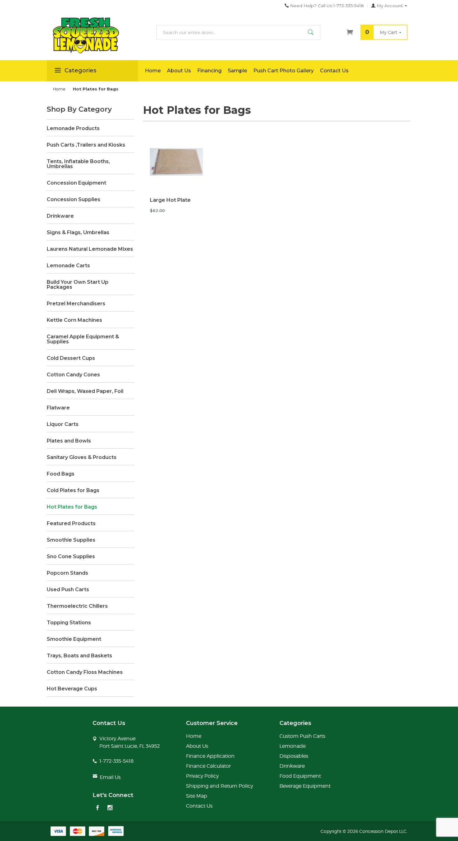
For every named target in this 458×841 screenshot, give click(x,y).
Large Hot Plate (170, 200)
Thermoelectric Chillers (77, 606)
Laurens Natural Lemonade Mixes (90, 249)
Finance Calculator (208, 766)
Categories (80, 70)
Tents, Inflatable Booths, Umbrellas (78, 164)
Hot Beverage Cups (72, 688)
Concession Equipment (76, 183)
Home (153, 71)
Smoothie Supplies (71, 540)
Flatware (58, 407)
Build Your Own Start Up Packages (77, 285)
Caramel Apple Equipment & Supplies (83, 339)
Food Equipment (300, 776)
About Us (179, 71)
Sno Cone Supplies (71, 556)
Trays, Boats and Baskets (79, 655)
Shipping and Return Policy (219, 786)
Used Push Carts (68, 589)
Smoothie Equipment (74, 639)
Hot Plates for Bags (72, 507)
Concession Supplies (73, 199)
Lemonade (292, 746)
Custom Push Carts (302, 736)
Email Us (110, 777)
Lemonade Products (73, 128)
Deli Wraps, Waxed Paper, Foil (85, 391)
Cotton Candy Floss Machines (85, 672)
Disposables (293, 756)
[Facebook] (98, 808)
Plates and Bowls (69, 440)
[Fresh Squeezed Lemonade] (92, 35)
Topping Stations (69, 622)
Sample (237, 71)
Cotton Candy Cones (73, 374)
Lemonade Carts (68, 265)
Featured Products (71, 523)
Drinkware (60, 216)
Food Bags (60, 473)
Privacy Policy (202, 776)
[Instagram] (110, 808)
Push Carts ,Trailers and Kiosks (86, 145)
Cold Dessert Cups (71, 358)
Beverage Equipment (305, 786)
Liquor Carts (63, 424)
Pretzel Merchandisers (76, 303)
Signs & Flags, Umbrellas (78, 232)
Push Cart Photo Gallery (283, 71)
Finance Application (210, 756)
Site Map (196, 796)
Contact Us (334, 71)
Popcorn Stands (67, 573)
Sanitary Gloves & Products (82, 457)
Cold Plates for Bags (73, 490)
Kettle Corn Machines (74, 320)
